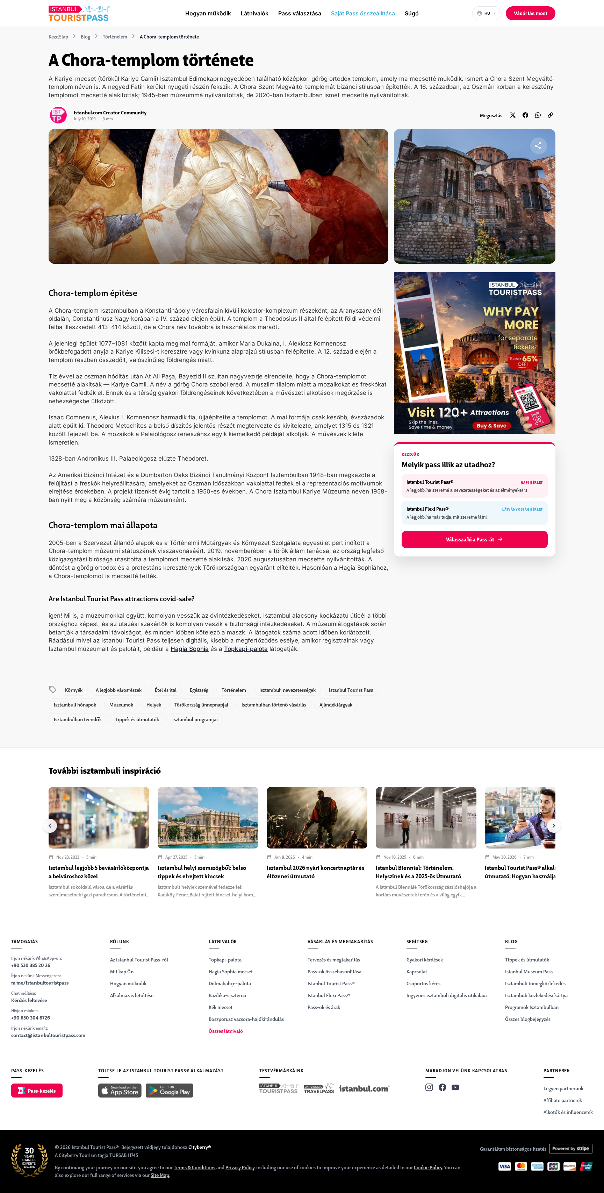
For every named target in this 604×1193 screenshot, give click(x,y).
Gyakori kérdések (425, 959)
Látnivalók (254, 13)
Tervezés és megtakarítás (334, 959)
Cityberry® (199, 1146)
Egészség (199, 689)
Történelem (115, 36)
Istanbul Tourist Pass (351, 689)
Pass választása (299, 13)
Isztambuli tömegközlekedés (535, 983)
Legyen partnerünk (563, 1088)
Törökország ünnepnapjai (201, 704)
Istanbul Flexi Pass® (329, 995)
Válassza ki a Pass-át (470, 539)
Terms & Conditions (194, 1167)
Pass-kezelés (42, 1090)
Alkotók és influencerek (568, 1111)
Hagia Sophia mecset (231, 971)
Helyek (153, 704)
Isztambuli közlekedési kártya (536, 995)
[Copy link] (550, 115)
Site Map (160, 1174)
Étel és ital (166, 689)
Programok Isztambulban (532, 1006)
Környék (73, 689)
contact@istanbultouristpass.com (48, 1035)
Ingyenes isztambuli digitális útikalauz (447, 995)
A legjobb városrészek (119, 689)
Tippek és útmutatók (137, 719)
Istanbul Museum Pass (529, 971)
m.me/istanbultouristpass (40, 982)
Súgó (412, 13)
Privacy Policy (239, 1167)
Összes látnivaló (226, 1030)
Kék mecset (220, 1006)
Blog (85, 36)
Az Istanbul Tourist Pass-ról (139, 959)
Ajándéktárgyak (335, 704)
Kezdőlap (58, 36)
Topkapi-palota (246, 648)
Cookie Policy (428, 1167)
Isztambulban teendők (78, 719)
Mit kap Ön (122, 971)
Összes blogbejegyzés (528, 1018)
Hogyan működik (208, 13)
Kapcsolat (417, 971)
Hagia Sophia (190, 648)
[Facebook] (442, 1087)
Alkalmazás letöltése (131, 995)
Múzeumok (121, 704)
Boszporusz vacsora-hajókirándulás (246, 1018)
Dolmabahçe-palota (230, 983)
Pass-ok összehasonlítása (334, 971)
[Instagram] (429, 1087)
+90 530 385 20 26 (30, 965)
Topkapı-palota (225, 959)
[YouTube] (455, 1087)
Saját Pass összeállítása (363, 13)
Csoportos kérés (423, 983)
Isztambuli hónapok (75, 704)
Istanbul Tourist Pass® (331, 983)
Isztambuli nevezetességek (287, 689)
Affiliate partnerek (563, 1099)
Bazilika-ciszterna (227, 995)
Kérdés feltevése (29, 1000)
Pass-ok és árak (324, 1006)
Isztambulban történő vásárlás (274, 704)
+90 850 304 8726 (30, 1017)
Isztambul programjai (195, 719)
